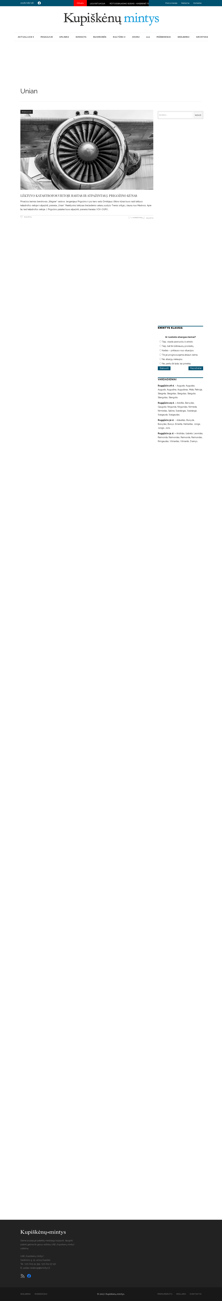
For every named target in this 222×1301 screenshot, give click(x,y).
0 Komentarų (137, 217)
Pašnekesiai (41, 1294)
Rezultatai (195, 368)
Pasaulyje (26, 112)
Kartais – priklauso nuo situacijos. (178, 350)
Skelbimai (25, 1294)
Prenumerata (171, 3)
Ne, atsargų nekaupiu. (172, 359)
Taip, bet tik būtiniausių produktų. (178, 346)
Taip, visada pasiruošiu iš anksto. (177, 342)
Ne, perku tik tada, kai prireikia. (176, 363)
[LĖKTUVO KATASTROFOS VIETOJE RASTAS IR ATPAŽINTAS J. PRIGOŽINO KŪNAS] (86, 150)
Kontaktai (197, 3)
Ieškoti (198, 115)
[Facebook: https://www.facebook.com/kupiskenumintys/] (39, 3)
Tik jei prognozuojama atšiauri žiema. (180, 355)
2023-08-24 (28, 217)
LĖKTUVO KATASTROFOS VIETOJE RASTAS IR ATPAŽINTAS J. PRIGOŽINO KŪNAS (78, 195)
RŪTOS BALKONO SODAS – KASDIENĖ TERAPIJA (105, 3)
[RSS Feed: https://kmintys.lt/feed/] (22, 1276)
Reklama (185, 3)
